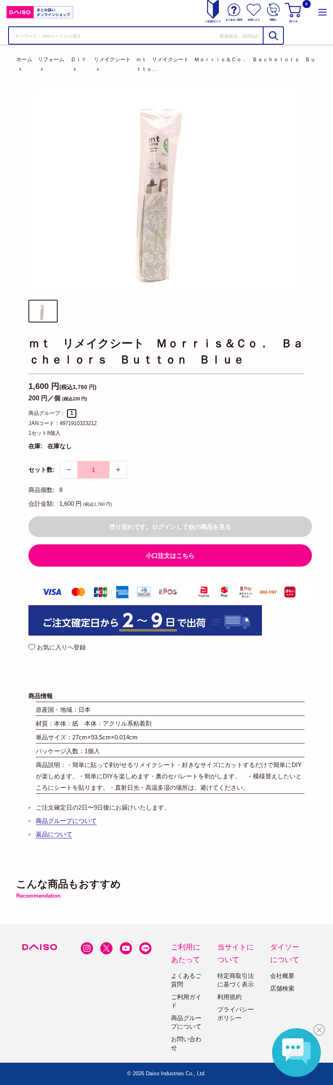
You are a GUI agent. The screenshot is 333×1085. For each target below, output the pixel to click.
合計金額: (41, 503)
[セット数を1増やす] (118, 469)
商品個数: (41, 489)
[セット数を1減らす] (68, 469)
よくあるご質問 (186, 980)
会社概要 (282, 975)
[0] (294, 12)
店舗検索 (282, 988)
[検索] (273, 35)
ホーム (24, 59)
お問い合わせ (186, 1043)
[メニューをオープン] (322, 12)
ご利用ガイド (186, 1001)
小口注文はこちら (170, 555)
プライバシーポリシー (235, 1013)
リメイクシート (112, 59)
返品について (54, 834)
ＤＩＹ (78, 59)
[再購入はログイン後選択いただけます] (273, 12)
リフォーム (51, 59)
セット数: (41, 469)
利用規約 (229, 996)
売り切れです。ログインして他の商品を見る (170, 526)
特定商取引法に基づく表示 (235, 980)
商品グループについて (66, 820)
